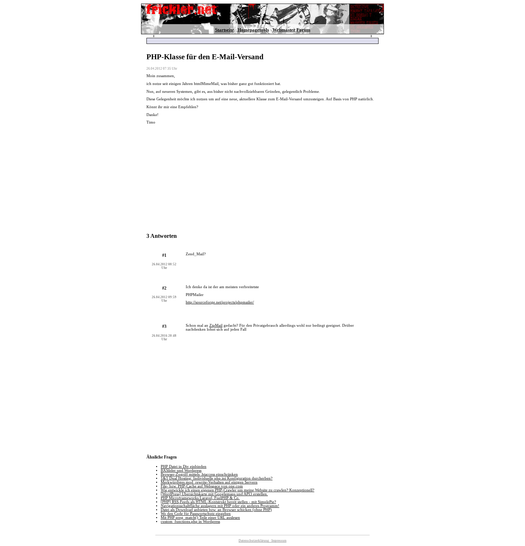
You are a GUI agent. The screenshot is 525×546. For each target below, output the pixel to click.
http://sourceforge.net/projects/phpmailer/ (220, 302)
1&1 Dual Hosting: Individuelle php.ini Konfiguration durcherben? (216, 478)
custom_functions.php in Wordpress (190, 522)
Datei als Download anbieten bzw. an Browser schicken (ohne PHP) (216, 510)
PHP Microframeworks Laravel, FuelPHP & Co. (200, 498)
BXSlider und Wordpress (181, 470)
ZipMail (215, 325)
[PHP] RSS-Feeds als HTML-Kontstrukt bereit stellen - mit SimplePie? (218, 502)
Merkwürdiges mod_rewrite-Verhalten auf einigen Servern (209, 482)
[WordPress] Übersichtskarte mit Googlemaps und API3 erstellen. (214, 494)
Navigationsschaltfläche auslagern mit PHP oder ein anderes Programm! (220, 506)
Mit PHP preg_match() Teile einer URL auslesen (200, 518)
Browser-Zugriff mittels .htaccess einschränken (199, 474)
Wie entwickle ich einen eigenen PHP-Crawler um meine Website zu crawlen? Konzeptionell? (237, 490)
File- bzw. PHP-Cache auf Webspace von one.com (202, 486)
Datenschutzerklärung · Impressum (262, 540)
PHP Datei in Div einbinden (183, 467)
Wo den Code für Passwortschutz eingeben (196, 514)
